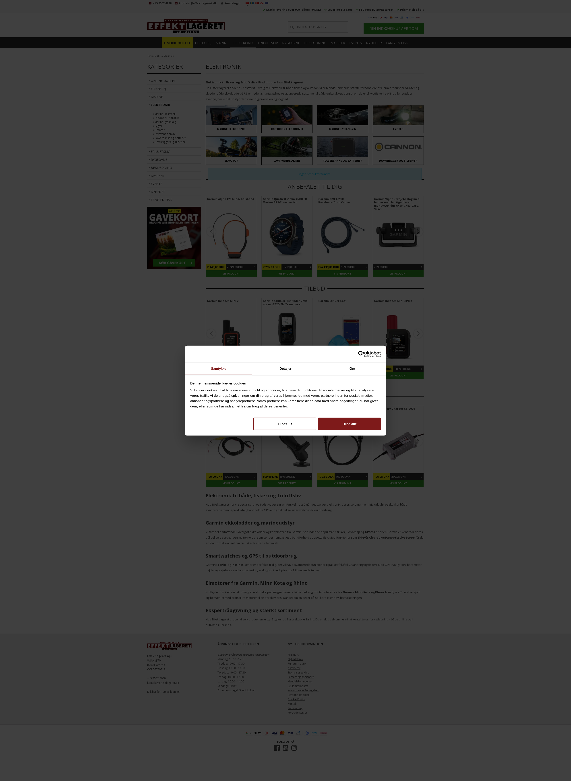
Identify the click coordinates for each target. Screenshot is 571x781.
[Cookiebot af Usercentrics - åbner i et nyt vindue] (361, 354)
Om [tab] (352, 368)
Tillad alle (349, 424)
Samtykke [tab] (218, 368)
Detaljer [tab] (285, 368)
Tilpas (282, 424)
